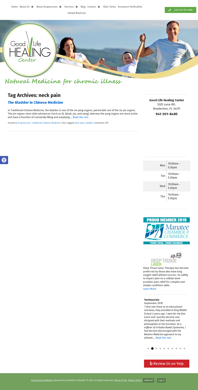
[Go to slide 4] (160, 348)
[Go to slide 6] (168, 348)
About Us (25, 6)
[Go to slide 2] (152, 348)
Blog (83, 6)
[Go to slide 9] (180, 348)
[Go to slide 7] (172, 348)
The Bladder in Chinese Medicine (35, 102)
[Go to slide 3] (156, 348)
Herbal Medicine (77, 13)
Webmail (148, 380)
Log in (161, 380)
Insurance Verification (130, 6)
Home (14, 6)
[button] (4, 160)
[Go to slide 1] (148, 348)
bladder (89, 123)
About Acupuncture (47, 6)
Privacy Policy (134, 380)
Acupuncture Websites (42, 380)
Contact (91, 6)
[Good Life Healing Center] (99, 53)
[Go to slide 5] (164, 348)
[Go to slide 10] (184, 348)
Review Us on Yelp (168, 363)
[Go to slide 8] (176, 348)
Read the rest (80, 117)
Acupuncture (24, 123)
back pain (79, 123)
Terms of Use (120, 380)
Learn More (149, 288)
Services (69, 6)
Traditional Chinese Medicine (46, 123)
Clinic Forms (109, 6)
